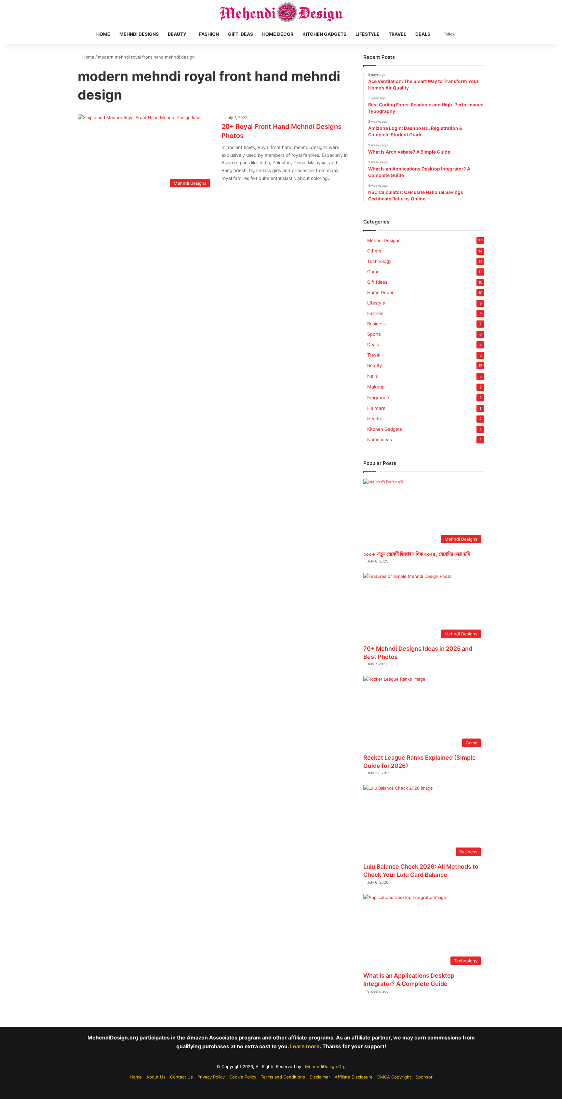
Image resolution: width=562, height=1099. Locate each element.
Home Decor (277, 34)
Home (103, 34)
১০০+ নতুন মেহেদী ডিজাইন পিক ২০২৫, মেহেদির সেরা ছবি (416, 553)
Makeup (376, 386)
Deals (422, 34)
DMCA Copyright (394, 1076)
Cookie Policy (242, 1076)
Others (374, 250)
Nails (372, 376)
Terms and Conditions (283, 1076)
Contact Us (181, 1076)
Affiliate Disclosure (354, 1076)
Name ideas (379, 439)
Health (374, 418)
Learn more (305, 1046)
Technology (379, 261)
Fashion (209, 34)
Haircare (376, 408)
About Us (156, 1076)
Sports (374, 334)
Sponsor (424, 1076)
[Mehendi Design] (281, 12)
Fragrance (378, 397)
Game (373, 271)
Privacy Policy (211, 1076)
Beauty (177, 34)
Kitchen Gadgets (324, 34)
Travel (397, 34)
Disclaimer (320, 1076)
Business (376, 323)
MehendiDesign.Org (325, 1066)
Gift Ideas (240, 34)
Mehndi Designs (139, 34)
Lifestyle (367, 34)
